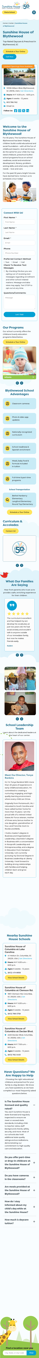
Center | (12, 23)
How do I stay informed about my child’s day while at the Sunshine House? (16, 1207)
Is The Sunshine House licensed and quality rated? (17, 1105)
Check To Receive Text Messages (15, 266)
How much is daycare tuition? (17, 1221)
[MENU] (34, 12)
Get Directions (26, 91)
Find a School (9, 12)
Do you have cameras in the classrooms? (17, 1177)
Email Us (10, 106)
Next (21, 383)
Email (15, 262)
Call (23, 262)
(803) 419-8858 (14, 973)
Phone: (7, 249)
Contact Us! (11, 531)
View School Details (16, 978)
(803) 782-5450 (14, 1055)
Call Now (9, 57)
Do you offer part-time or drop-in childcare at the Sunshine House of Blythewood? (17, 1162)
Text (7, 262)
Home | (6, 23)
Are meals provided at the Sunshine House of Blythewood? (17, 1190)
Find (31, 1353)
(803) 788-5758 (14, 1014)
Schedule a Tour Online (15, 51)
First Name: (10, 217)
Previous (17, 383)
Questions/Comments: (15, 293)
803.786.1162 (12, 102)
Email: (7, 238)
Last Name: (10, 228)
